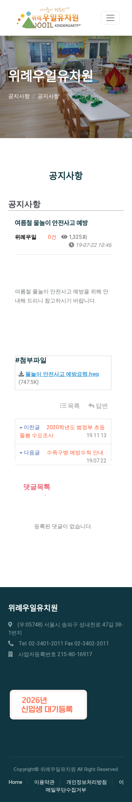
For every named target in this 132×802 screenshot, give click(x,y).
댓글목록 (36, 487)
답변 (101, 406)
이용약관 (44, 782)
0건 (52, 237)
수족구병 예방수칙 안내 (75, 453)
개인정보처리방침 (86, 782)
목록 (73, 406)
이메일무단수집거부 (85, 786)
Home (15, 782)
